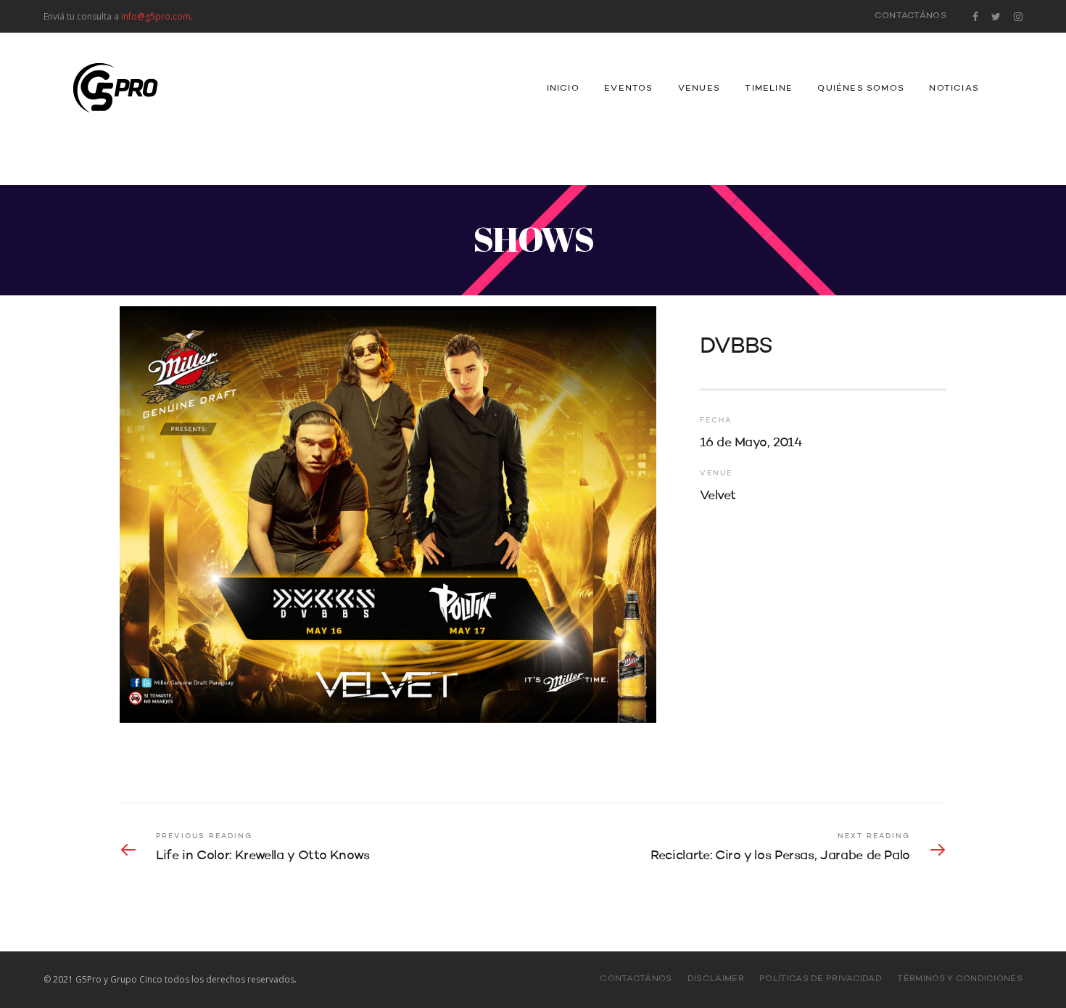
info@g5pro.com (156, 16)
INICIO (563, 88)
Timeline (769, 88)
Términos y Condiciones (959, 979)
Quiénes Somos (860, 88)
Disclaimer (715, 979)
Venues (699, 88)
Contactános (910, 16)
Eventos (628, 88)
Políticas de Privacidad (820, 979)
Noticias (954, 88)
